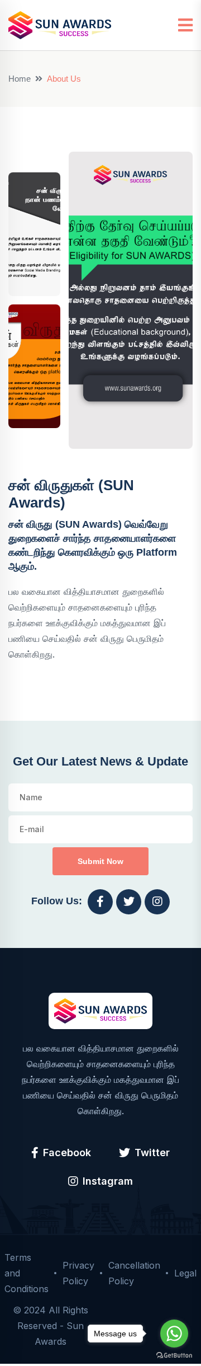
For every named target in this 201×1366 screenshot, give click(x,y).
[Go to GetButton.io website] (174, 1354)
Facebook (67, 1152)
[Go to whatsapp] (174, 1334)
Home (19, 78)
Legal (185, 1273)
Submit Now (100, 861)
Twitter (152, 1152)
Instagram (108, 1181)
